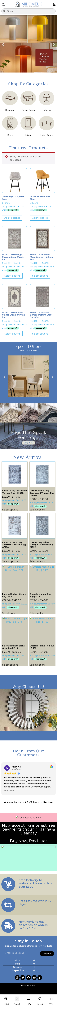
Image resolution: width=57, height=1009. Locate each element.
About (17, 960)
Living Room (46, 135)
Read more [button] (9, 790)
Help (17, 963)
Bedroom (10, 110)
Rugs (9, 135)
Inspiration (18, 970)
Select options (12, 276)
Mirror (28, 135)
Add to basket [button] (12, 218)
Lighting (46, 110)
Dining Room (28, 110)
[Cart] (51, 998)
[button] (3, 4)
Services (18, 967)
